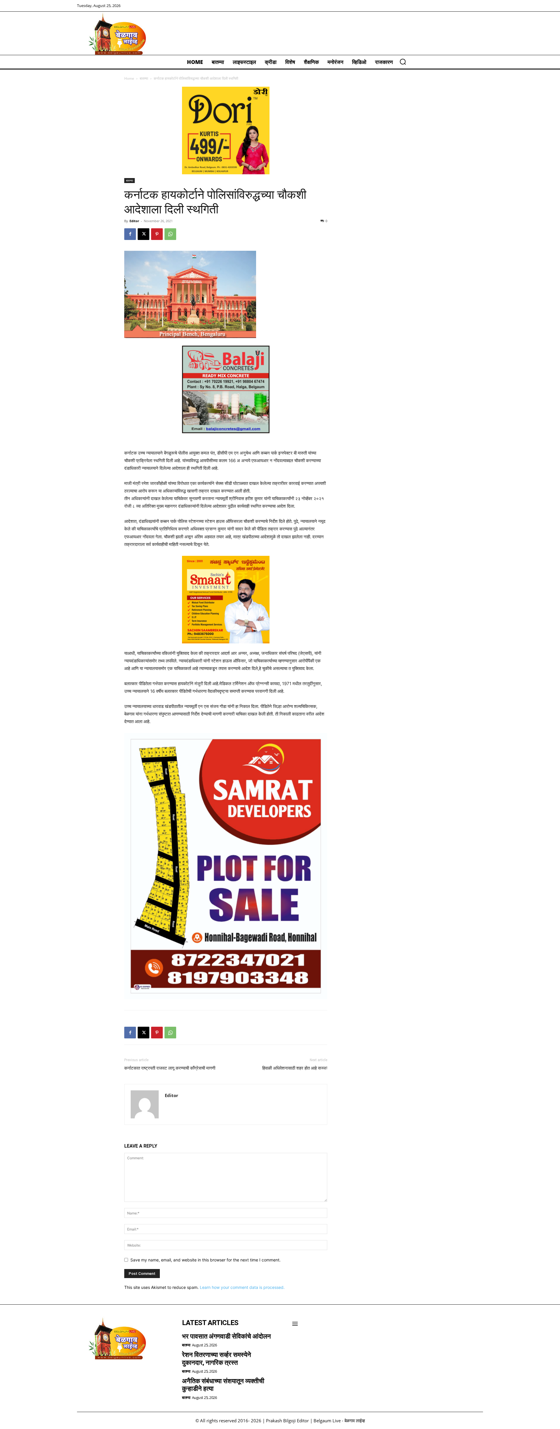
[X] (143, 234)
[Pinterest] (157, 234)
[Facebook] (130, 234)
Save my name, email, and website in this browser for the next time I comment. (205, 1259)
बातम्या (144, 78)
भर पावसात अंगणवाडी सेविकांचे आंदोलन (226, 1336)
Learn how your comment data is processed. (242, 1287)
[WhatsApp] (170, 234)
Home (129, 78)
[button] (403, 62)
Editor (134, 221)
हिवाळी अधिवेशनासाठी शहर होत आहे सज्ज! (294, 1068)
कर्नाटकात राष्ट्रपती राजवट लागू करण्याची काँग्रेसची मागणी (169, 1068)
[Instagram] (99, 1374)
